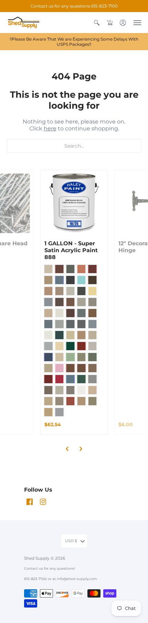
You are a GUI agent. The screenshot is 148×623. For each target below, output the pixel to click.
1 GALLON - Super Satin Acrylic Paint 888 (71, 250)
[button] (96, 22)
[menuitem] (96, 22)
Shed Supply (37, 558)
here (50, 128)
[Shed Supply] (26, 22)
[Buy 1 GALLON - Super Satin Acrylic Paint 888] (74, 203)
